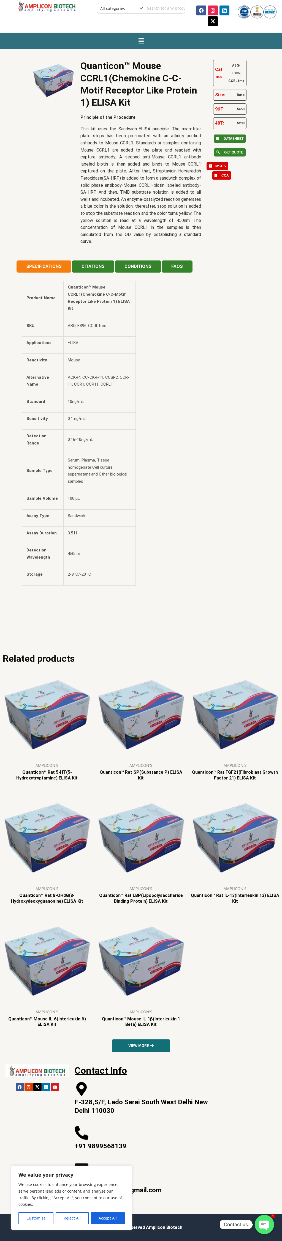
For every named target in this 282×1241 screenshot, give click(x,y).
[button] (141, 40)
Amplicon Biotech (164, 1227)
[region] (71, 1198)
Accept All (108, 1218)
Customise (36, 1218)
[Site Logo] (47, 5)
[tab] (44, 266)
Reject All (72, 1218)
